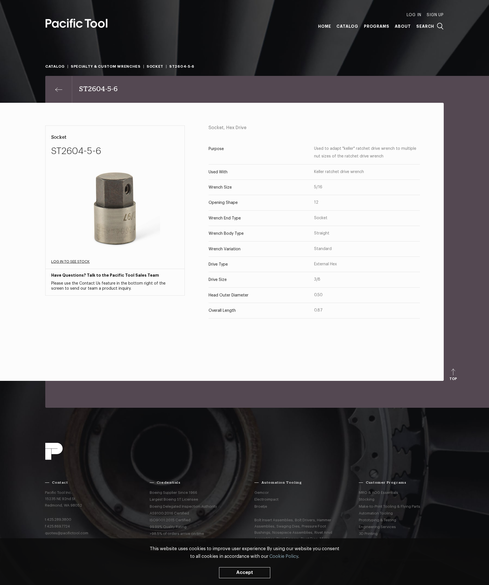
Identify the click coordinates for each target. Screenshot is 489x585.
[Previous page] (58, 89)
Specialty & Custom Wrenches (106, 66)
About (403, 26)
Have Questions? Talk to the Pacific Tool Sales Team (105, 275)
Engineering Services (377, 527)
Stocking (366, 499)
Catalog (347, 26)
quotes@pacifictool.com (66, 533)
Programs (376, 26)
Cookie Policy (283, 556)
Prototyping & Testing (377, 520)
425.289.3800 (59, 519)
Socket (155, 66)
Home (324, 26)
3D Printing (368, 533)
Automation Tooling (376, 513)
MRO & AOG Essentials (378, 492)
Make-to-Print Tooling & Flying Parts (389, 506)
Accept (244, 572)
